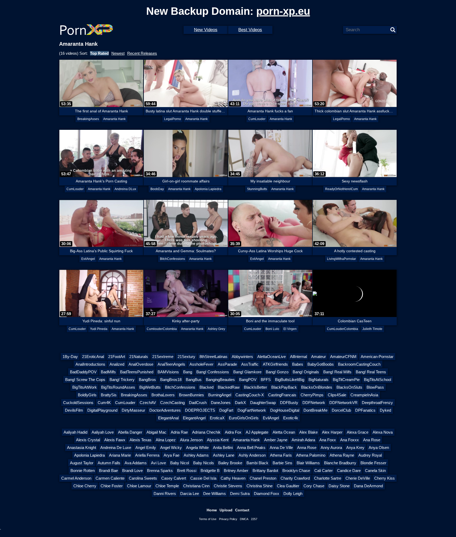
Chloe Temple (167, 486)
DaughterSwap (263, 402)
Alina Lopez (166, 440)
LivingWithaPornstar (341, 259)
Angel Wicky (171, 447)
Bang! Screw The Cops (85, 379)
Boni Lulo (272, 329)
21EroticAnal (93, 356)
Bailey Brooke (230, 463)
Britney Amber (236, 470)
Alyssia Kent (218, 440)
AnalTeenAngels (171, 364)
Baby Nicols (203, 463)
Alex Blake (308, 432)
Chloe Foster (112, 486)
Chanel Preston (263, 478)
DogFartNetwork (252, 410)
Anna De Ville (281, 447)
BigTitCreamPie (346, 379)
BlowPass (375, 387)
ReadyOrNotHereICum (341, 189)
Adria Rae (179, 432)
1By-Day (70, 356)
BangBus (194, 379)
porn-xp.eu (283, 11)
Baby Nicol (179, 463)
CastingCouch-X (249, 395)
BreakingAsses (88, 119)
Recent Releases (142, 53)
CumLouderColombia (342, 329)
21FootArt (116, 356)
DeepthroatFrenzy (377, 402)
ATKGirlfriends (275, 364)
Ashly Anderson (252, 455)
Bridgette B (210, 470)
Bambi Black (257, 463)
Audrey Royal (370, 455)
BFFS (266, 379)
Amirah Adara (303, 440)
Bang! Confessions (212, 372)
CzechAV (148, 402)
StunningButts (257, 189)
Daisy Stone (339, 486)
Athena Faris (281, 455)
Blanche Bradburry (340, 463)
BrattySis (109, 395)
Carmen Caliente (110, 478)
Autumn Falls (109, 463)
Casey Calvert (173, 478)
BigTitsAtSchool (377, 379)
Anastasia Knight (81, 447)
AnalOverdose (141, 364)
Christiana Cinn (196, 486)
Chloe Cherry (84, 486)
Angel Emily (145, 447)
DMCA (244, 519)
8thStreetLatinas (213, 356)
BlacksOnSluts (349, 387)
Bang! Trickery (122, 379)
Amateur (318, 356)
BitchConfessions (172, 259)
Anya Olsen (379, 447)
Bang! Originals (306, 372)
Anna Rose (306, 447)
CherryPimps (312, 395)
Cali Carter (323, 470)
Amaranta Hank (114, 119)
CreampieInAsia (364, 395)
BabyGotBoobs (320, 364)
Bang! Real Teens (371, 372)
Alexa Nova (383, 432)
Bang (187, 372)
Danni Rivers (165, 493)
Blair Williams (308, 463)
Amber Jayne (275, 440)
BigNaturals (318, 379)
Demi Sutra (240, 493)
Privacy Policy (228, 519)
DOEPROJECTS (200, 410)
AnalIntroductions (90, 364)
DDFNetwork (313, 402)
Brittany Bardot (265, 470)
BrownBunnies (191, 395)
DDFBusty (289, 402)
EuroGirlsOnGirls (244, 418)
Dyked (385, 410)
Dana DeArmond (368, 486)
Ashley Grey (216, 329)
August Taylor (81, 463)
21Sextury (186, 356)
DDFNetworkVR (343, 402)
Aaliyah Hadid (75, 432)
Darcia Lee (189, 493)
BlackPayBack (284, 387)
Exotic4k (290, 418)
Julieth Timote (372, 329)
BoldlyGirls (87, 395)
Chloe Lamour (139, 486)
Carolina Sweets (143, 478)
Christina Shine (259, 486)
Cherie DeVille (357, 478)
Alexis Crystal (88, 440)
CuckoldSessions (78, 402)
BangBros (147, 379)
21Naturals (138, 356)
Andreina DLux (125, 189)
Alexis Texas (140, 440)
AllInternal (298, 356)
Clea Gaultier (288, 486)
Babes (297, 364)
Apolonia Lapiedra (208, 189)
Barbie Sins (282, 463)
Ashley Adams (196, 455)
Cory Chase (313, 486)
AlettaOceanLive (271, 356)
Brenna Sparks (160, 470)
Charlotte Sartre (327, 478)
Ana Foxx (327, 440)
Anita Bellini (223, 447)
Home (212, 510)
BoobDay (157, 189)
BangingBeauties (220, 379)
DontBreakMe (315, 410)
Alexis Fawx (114, 440)
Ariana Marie (120, 455)
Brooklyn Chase (296, 470)
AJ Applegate (257, 432)
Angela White (197, 447)
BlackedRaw (229, 387)
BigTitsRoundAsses (118, 387)
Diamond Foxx (266, 493)
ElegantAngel (194, 418)
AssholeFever (201, 364)
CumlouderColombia (162, 329)
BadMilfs (108, 372)
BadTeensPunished (136, 372)
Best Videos (250, 29)
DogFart (226, 410)
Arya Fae (171, 455)
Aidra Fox (233, 432)
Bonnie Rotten (82, 470)
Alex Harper (332, 432)
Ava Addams (136, 463)
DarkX (240, 402)
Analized (117, 364)
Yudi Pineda (98, 329)
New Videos (205, 29)
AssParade (227, 364)
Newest (118, 53)
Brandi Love (132, 470)
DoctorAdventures (165, 410)
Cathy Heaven (233, 478)
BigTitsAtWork (84, 387)
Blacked (206, 387)
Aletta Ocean (284, 432)
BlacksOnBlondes (316, 387)
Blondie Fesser (373, 463)
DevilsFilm (74, 410)
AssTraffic (250, 364)
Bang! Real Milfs (337, 372)
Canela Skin (375, 470)
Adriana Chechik (206, 432)
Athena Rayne (342, 455)
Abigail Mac (156, 432)
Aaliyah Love (103, 432)
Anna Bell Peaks (251, 447)
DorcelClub (341, 410)
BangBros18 (171, 379)
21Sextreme (162, 356)
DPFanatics (365, 410)
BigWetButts (150, 387)
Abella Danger (130, 432)
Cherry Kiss (384, 478)
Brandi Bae (108, 470)
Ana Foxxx (349, 440)
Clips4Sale (337, 395)
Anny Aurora (331, 447)
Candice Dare (349, 470)
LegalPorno (172, 119)
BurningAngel (219, 395)
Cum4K (104, 402)
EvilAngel (88, 259)
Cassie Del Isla (203, 478)
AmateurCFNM (343, 356)
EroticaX (217, 418)
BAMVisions (168, 372)
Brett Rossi (186, 470)
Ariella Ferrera (147, 455)
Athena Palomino (310, 455)
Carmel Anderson (76, 478)
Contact (242, 510)
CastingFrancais (282, 395)
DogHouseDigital (284, 410)
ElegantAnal (168, 418)
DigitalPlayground (102, 410)
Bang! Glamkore (247, 372)
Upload (226, 510)
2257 (254, 519)
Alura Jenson (191, 440)
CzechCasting (172, 402)
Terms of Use (207, 519)
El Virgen (290, 329)
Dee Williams (214, 493)
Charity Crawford (295, 478)
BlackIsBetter (255, 387)
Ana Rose (371, 440)
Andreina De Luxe (115, 447)
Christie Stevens (228, 486)
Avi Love (158, 463)
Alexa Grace (357, 432)
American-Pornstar (377, 356)
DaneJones (221, 402)
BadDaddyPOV (83, 372)
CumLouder (256, 119)
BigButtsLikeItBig (289, 379)
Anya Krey (355, 447)
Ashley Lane (223, 455)
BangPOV (247, 379)
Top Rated (99, 53)
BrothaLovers (163, 395)
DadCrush (198, 402)
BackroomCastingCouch (359, 364)
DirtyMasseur (133, 410)
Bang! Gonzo (277, 372)
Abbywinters (242, 356)
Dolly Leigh (292, 493)
